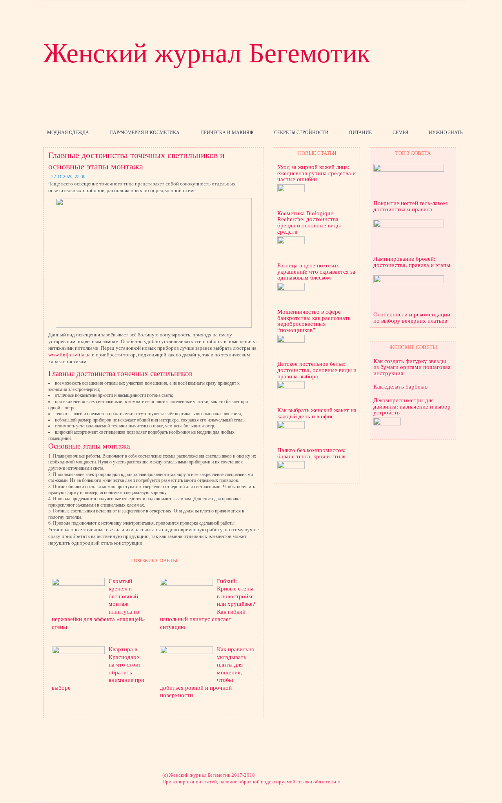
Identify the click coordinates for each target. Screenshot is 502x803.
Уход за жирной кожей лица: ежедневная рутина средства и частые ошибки (316, 173)
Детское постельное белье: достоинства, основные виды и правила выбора (316, 370)
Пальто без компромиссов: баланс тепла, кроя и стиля (311, 453)
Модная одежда (68, 132)
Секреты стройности (301, 132)
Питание (360, 132)
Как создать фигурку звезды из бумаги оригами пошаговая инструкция (412, 367)
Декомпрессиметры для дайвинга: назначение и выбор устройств (412, 407)
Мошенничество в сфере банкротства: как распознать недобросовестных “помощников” (314, 321)
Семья (400, 132)
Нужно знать (446, 132)
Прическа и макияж (227, 132)
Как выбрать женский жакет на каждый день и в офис (316, 413)
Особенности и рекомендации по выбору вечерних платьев (411, 318)
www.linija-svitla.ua (69, 355)
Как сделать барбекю (400, 387)
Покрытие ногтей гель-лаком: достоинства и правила (411, 206)
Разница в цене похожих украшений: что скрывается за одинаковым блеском (316, 272)
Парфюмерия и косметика (144, 132)
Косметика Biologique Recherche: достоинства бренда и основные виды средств (309, 223)
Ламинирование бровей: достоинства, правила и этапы (411, 262)
